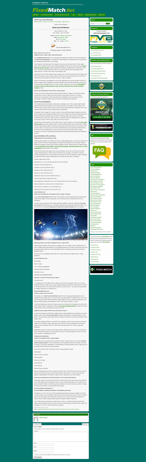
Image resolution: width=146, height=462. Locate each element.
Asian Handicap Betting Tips (97, 68)
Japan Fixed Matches (95, 212)
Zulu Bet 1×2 (93, 210)
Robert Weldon (38, 21)
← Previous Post (37, 424)
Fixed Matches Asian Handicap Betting (99, 78)
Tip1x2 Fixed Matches (95, 196)
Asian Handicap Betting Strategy (98, 73)
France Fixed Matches (95, 220)
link (93, 141)
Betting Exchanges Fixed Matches (57, 409)
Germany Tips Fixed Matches (97, 195)
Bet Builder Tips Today (96, 254)
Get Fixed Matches (95, 52)
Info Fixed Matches (95, 55)
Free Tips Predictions (57, 21)
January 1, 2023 (47, 21)
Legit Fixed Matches (95, 208)
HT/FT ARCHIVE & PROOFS (47, 15)
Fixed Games (93, 191)
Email (35, 446)
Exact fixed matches (95, 219)
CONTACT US (101, 15)
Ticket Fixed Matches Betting (72, 409)
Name (35, 443)
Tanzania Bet (93, 215)
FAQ (73, 15)
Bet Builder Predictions (96, 249)
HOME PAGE (35, 15)
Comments (66, 21)
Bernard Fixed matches (96, 198)
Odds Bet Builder (94, 259)
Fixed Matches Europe (96, 217)
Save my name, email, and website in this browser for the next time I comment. (52, 454)
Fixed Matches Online (95, 201)
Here (91, 138)
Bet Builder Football (95, 247)
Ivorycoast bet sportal (95, 222)
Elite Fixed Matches (95, 205)
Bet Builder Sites (94, 252)
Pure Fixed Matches (95, 203)
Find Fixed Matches (95, 193)
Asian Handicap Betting (96, 66)
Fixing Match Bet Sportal (96, 229)
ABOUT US (80, 15)
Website (35, 450)
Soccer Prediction (94, 207)
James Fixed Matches (95, 167)
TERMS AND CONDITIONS (90, 15)
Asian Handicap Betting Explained (98, 71)
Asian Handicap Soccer (96, 75)
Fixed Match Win (94, 224)
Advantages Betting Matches (43, 409)
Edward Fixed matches (96, 200)
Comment (36, 431)
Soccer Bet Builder (95, 261)
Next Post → (85, 424)
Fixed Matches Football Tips (40, 3)
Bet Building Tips (94, 256)
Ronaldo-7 (92, 225)
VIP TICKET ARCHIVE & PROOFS (62, 15)
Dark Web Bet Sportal (95, 213)
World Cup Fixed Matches (43, 20)
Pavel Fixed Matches (95, 227)
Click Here (93, 97)
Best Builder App (94, 245)
